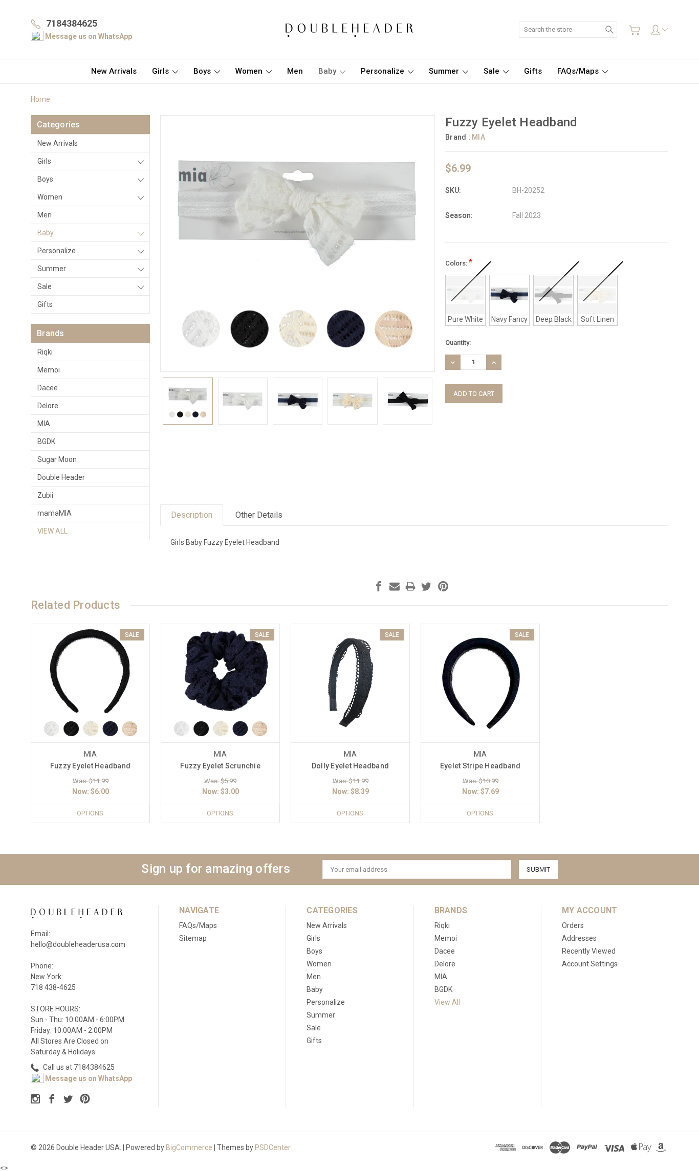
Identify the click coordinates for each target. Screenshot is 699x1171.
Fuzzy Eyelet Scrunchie (220, 766)
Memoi (48, 370)
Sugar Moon (57, 459)
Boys (203, 71)
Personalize (383, 71)
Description (191, 515)
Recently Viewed (589, 951)
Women (250, 71)
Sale (492, 71)
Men (295, 71)
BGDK (46, 441)
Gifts (533, 71)
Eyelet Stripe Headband (480, 766)
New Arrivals (114, 71)
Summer (445, 71)
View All (52, 531)
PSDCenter (273, 1147)
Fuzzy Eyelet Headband (90, 766)
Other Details (258, 515)
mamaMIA (54, 513)
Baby (328, 71)
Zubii (45, 495)
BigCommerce (189, 1147)
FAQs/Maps (579, 71)
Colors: (458, 262)
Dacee (47, 388)
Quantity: (458, 342)
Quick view (90, 707)
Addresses (579, 938)
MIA (43, 423)
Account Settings (590, 964)
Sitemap (193, 938)
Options (90, 813)
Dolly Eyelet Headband (350, 766)
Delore (47, 406)
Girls (161, 71)
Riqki (45, 352)
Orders (573, 925)
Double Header (61, 477)
